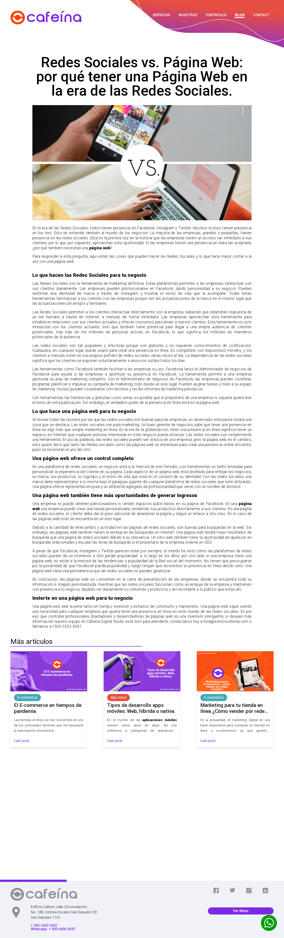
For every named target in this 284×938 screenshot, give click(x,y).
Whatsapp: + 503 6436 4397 (53, 929)
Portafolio (216, 15)
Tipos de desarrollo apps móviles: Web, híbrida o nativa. (141, 708)
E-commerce (27, 697)
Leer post (21, 741)
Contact (261, 15)
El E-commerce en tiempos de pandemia (47, 708)
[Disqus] (142, 811)
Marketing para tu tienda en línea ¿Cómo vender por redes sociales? (233, 708)
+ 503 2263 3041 (44, 925)
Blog (240, 15)
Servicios (161, 15)
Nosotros (188, 15)
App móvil (118, 697)
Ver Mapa (240, 911)
